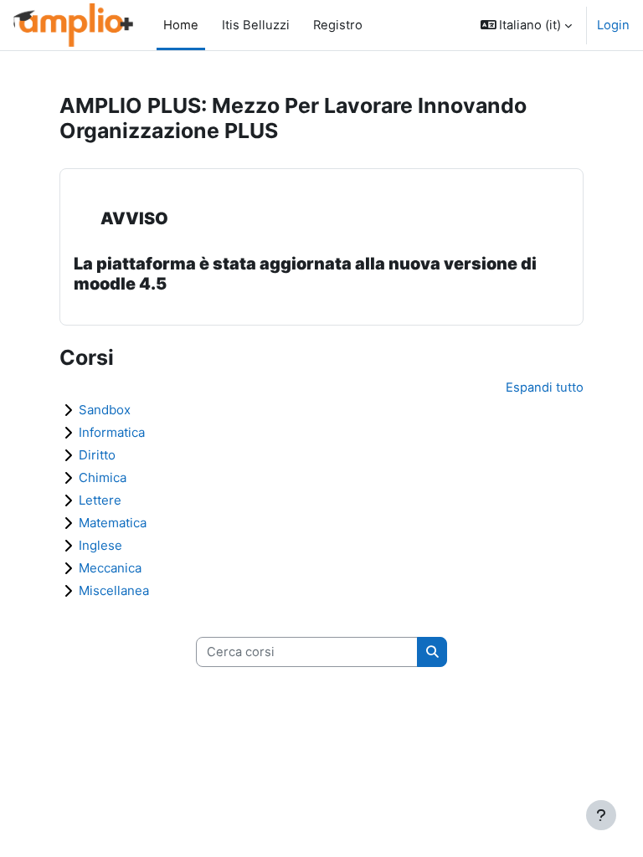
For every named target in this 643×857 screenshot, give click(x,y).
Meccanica (110, 568)
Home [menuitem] (180, 25)
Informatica (112, 432)
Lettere (100, 500)
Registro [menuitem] (333, 25)
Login (613, 25)
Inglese (100, 545)
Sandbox (105, 410)
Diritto (97, 455)
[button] (527, 25)
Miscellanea (114, 590)
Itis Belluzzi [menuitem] (251, 25)
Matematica (113, 523)
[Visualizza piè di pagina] (601, 815)
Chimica (102, 477)
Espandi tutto (545, 387)
